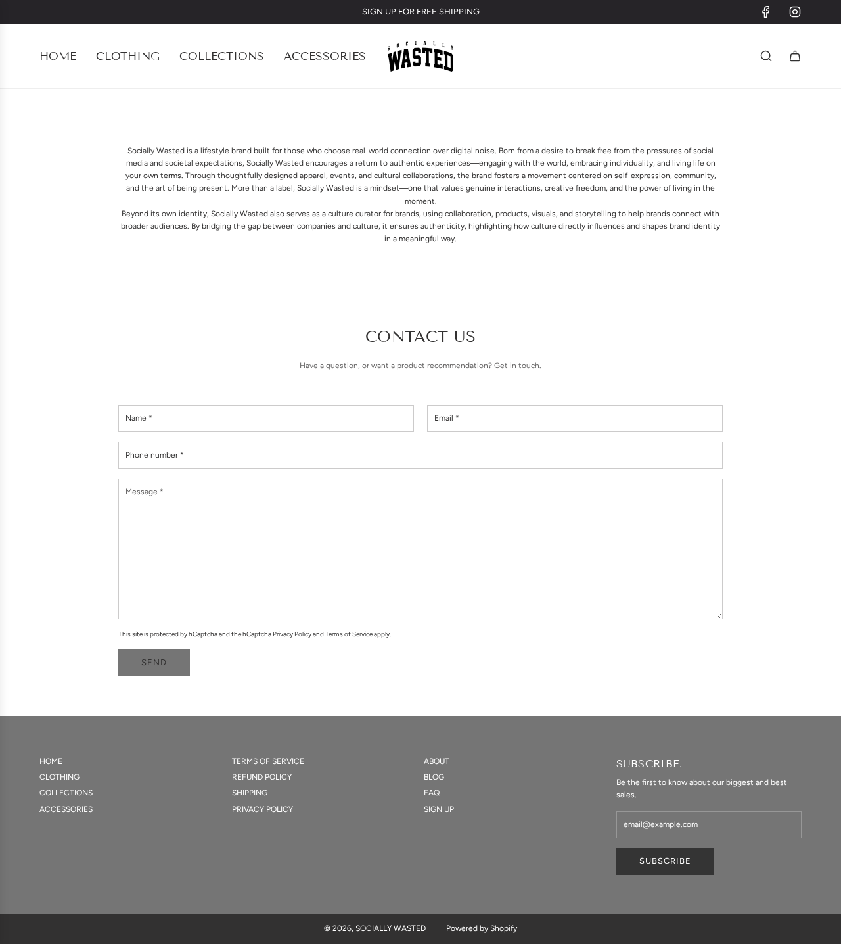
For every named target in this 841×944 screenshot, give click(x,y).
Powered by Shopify (481, 928)
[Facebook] (766, 11)
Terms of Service (349, 634)
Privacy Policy (292, 634)
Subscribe (665, 861)
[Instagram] (795, 11)
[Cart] (795, 55)
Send (154, 662)
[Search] (766, 55)
